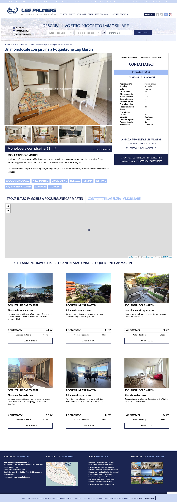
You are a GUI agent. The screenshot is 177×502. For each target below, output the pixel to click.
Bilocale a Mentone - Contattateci (100, 482)
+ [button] (8, 206)
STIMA (90, 14)
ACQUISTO (20, 28)
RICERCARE (143, 33)
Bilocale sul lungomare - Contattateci (101, 477)
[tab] (45, 199)
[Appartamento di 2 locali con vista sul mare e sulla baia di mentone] (136, 465)
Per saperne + (136, 498)
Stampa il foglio (142, 72)
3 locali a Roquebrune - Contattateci (101, 467)
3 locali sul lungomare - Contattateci (101, 484)
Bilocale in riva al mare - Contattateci (101, 479)
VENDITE (63, 14)
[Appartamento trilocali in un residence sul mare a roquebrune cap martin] (157, 473)
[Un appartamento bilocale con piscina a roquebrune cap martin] (157, 480)
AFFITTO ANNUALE (102, 14)
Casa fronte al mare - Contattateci (100, 474)
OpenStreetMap (147, 257)
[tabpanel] (88, 230)
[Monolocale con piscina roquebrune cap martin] (31, 11)
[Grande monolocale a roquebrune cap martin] (136, 480)
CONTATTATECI (30, 341)
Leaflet (131, 257)
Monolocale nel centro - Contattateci (101, 462)
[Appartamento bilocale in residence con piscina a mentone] (136, 473)
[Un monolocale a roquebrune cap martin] (157, 465)
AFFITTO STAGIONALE (121, 14)
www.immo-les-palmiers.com (14, 469)
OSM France (167, 257)
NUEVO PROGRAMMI (77, 14)
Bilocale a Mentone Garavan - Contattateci (103, 469)
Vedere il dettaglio (23, 335)
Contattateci (141, 65)
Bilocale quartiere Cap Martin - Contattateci (103, 472)
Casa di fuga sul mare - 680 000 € (100, 465)
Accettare (149, 498)
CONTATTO (149, 14)
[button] (60, 32)
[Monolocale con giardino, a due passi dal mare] (146, 480)
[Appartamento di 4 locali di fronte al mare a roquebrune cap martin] (146, 473)
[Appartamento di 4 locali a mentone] (146, 465)
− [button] (8, 210)
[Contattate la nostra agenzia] (18, 477)
